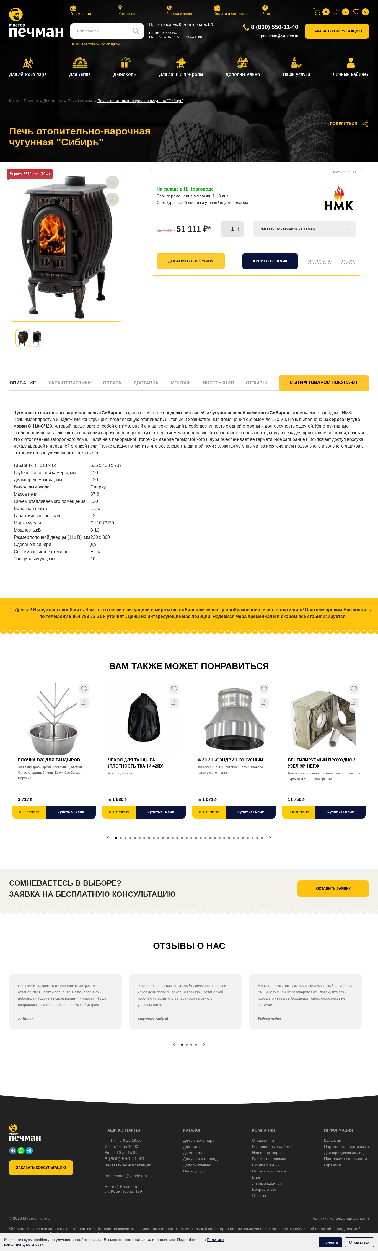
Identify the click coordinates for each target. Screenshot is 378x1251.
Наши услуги (194, 1171)
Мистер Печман (23, 100)
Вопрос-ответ (264, 1189)
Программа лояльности (345, 1158)
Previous (108, 837)
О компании (80, 13)
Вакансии (332, 1140)
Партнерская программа (346, 1146)
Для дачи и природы (201, 1158)
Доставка (146, 383)
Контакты (126, 13)
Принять (330, 1242)
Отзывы (256, 383)
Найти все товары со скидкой (95, 44)
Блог (266, 13)
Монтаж (181, 383)
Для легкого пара (198, 1140)
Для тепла (52, 100)
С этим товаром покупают (324, 382)
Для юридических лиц (344, 1152)
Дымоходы (193, 1152)
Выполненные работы (272, 1146)
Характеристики (69, 383)
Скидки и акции (179, 13)
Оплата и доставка (230, 13)
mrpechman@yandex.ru (277, 35)
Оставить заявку (333, 888)
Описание (23, 383)
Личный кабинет (266, 1183)
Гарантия (332, 1165)
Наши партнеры (266, 1152)
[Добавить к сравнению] (112, 199)
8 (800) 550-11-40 (274, 27)
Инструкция (218, 383)
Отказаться (359, 1242)
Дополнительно (197, 1165)
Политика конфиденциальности (340, 1218)
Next (270, 837)
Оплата (112, 383)
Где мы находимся (269, 1158)
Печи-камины (80, 100)
